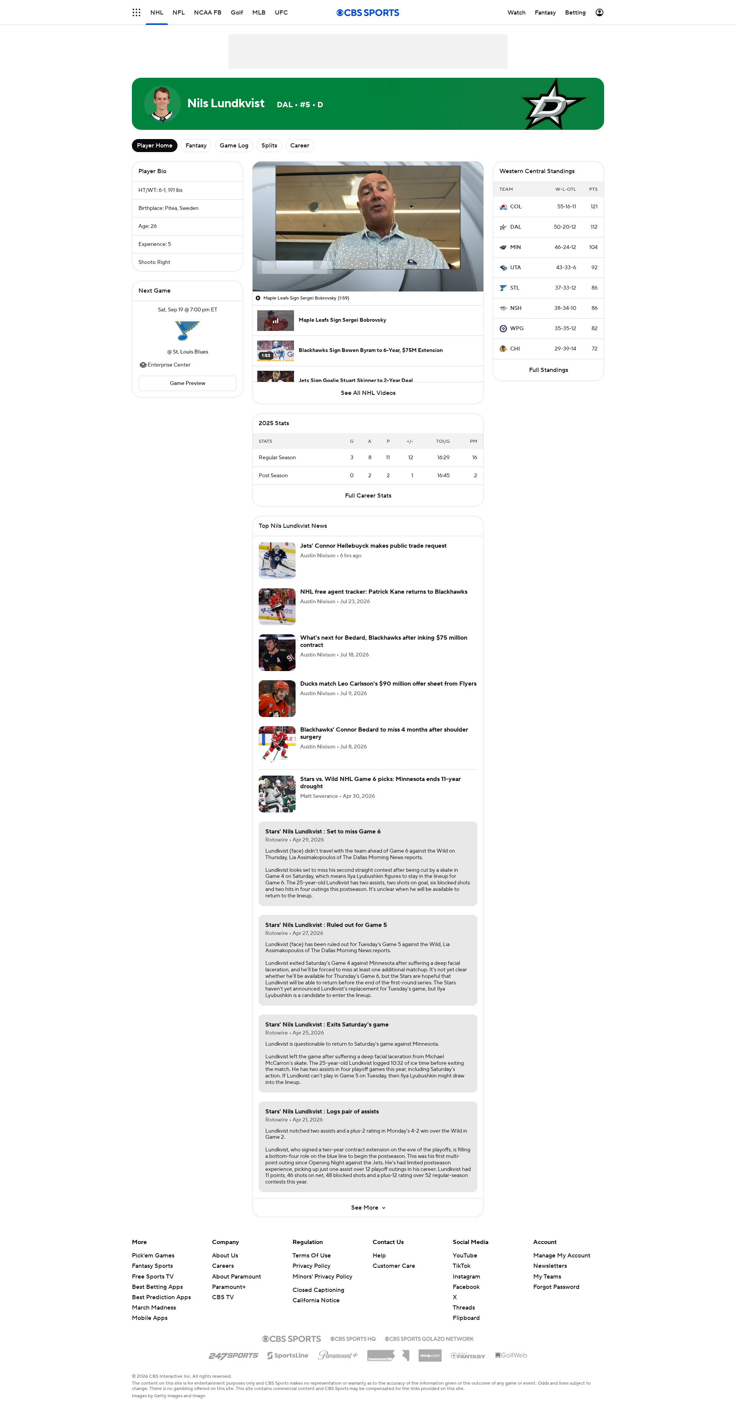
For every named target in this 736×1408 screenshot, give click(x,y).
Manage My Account (561, 1265)
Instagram (466, 1286)
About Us (225, 1265)
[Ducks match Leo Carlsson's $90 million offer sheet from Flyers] (277, 707)
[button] (266, 281)
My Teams (547, 1286)
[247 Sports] (233, 1363)
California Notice (316, 1309)
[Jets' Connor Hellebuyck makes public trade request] (277, 570)
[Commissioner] (388, 1362)
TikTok (461, 1275)
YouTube (465, 1265)
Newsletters (550, 1275)
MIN (515, 247)
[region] (368, 226)
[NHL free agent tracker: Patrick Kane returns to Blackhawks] (277, 616)
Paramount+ (229, 1296)
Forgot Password (556, 1296)
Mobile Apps (150, 1327)
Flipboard (466, 1327)
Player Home (154, 145)
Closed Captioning (318, 1299)
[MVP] (430, 1361)
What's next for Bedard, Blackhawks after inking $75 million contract (383, 650)
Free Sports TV (153, 1286)
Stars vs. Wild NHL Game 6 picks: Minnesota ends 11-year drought (380, 791)
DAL (515, 227)
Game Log (234, 145)
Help (379, 1265)
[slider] (368, 269)
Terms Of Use (311, 1265)
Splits (269, 145)
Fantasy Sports (152, 1275)
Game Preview (187, 383)
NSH (516, 308)
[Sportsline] (288, 1363)
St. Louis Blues (190, 352)
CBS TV (223, 1306)
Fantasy (196, 145)
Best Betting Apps (157, 1296)
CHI (515, 348)
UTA (515, 267)
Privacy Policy (311, 1275)
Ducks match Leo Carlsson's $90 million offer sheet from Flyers (388, 693)
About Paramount (236, 1286)
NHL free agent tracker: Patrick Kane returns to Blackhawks (383, 601)
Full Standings (548, 370)
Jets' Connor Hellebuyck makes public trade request (373, 555)
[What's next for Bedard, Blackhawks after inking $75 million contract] (277, 661)
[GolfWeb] (511, 1365)
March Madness (154, 1317)
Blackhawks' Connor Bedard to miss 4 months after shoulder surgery (384, 742)
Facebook (466, 1296)
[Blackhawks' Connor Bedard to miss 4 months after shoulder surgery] (277, 753)
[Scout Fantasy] (468, 1364)
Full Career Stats (368, 505)
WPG (517, 328)
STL (514, 288)
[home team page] (187, 331)
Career (299, 145)
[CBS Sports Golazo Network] (429, 1347)
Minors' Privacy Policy (322, 1286)
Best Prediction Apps (161, 1306)
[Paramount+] (338, 1363)
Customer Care (394, 1275)
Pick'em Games (153, 1265)
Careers (223, 1275)
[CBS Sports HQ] (353, 1347)
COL (516, 206)
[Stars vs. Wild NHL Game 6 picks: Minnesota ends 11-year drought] (277, 803)
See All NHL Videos (368, 393)
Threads (464, 1317)
